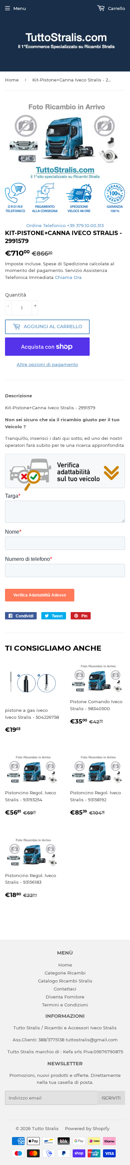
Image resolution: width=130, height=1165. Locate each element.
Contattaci (65, 988)
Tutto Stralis (45, 1128)
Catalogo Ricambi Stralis (65, 980)
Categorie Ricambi (65, 972)
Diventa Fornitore (65, 996)
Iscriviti (111, 1098)
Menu (19, 8)
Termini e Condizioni (65, 1004)
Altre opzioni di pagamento (47, 364)
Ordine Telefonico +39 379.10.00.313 (65, 225)
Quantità (15, 295)
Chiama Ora (68, 277)
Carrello (116, 8)
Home (12, 79)
